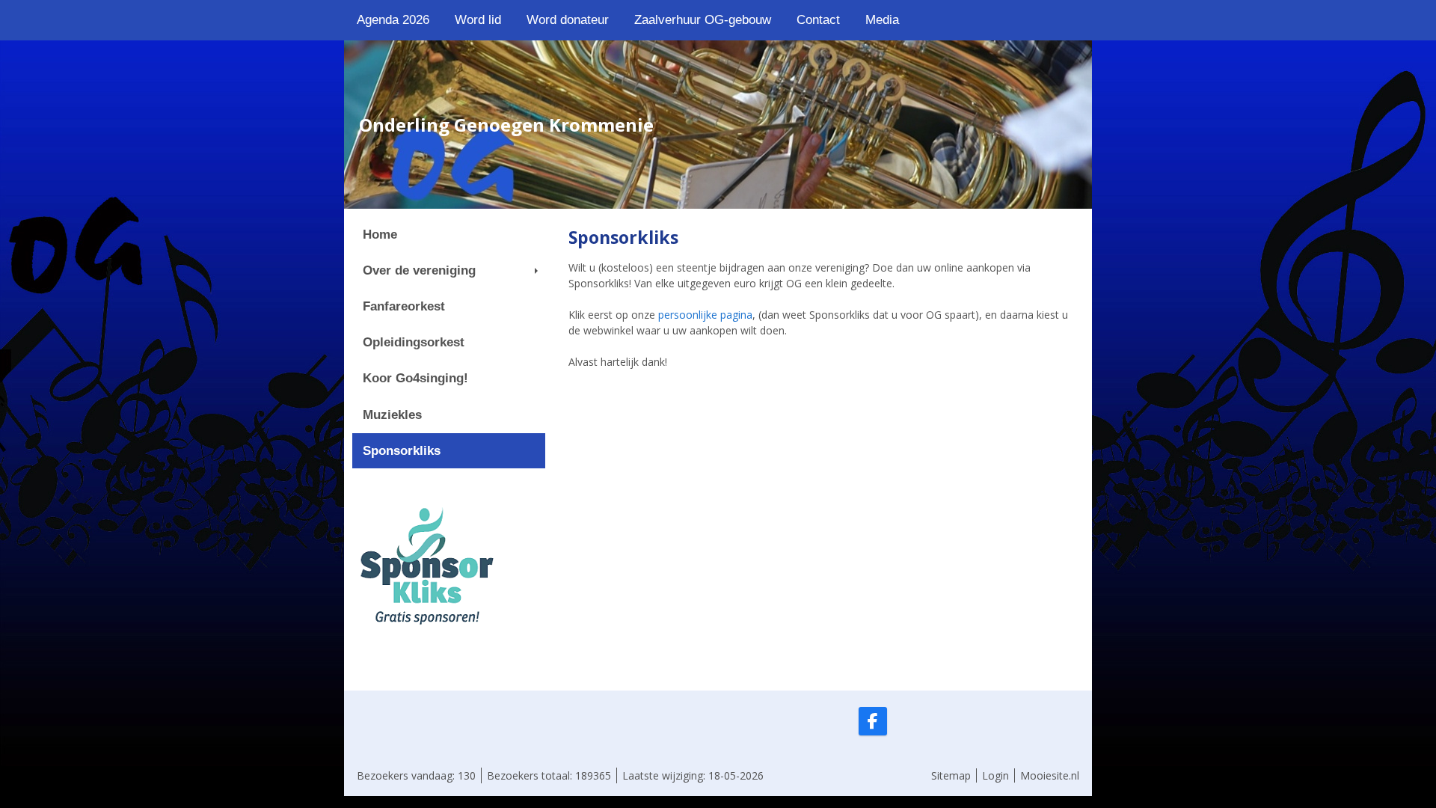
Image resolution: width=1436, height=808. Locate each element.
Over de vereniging (419, 270)
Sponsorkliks (402, 451)
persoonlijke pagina (705, 314)
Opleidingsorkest (413, 342)
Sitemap (951, 775)
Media (882, 20)
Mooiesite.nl (1049, 775)
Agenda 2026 (393, 20)
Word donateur (568, 20)
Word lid (478, 20)
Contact (818, 20)
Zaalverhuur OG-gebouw (702, 20)
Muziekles (392, 415)
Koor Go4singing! (415, 378)
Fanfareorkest (404, 306)
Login (995, 775)
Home (380, 234)
